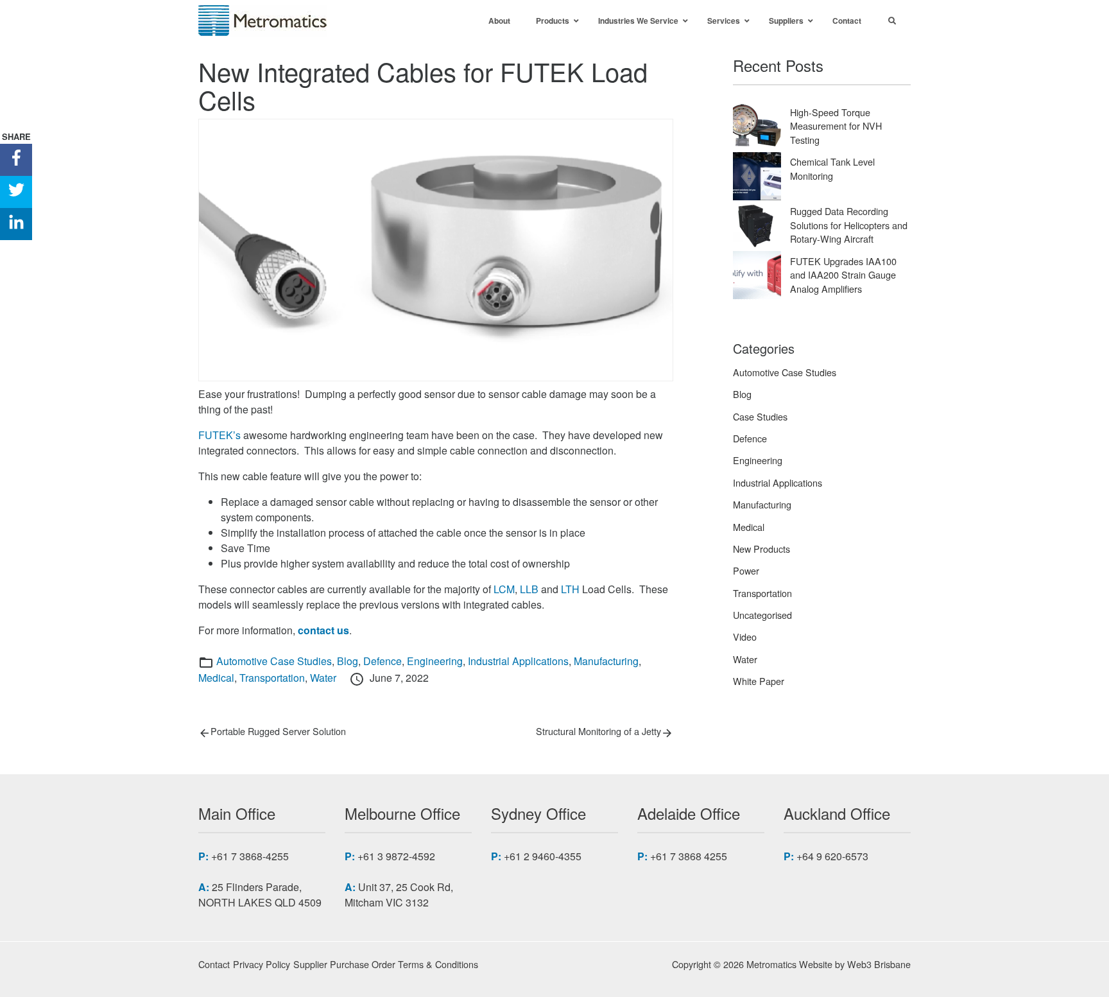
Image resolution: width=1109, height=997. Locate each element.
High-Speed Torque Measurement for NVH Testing (836, 125)
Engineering (435, 661)
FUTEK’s (219, 435)
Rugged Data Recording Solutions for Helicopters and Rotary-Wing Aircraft (848, 224)
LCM (504, 589)
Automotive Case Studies (274, 661)
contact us (323, 630)
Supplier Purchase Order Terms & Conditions (385, 964)
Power (746, 570)
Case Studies (760, 416)
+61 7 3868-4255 (250, 856)
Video (745, 636)
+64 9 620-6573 (832, 856)
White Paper (758, 681)
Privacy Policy (261, 964)
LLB (529, 589)
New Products (761, 548)
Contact (214, 964)
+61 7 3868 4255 (688, 856)
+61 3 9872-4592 (396, 856)
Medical (216, 677)
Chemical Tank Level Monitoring (832, 168)
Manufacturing (606, 661)
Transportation (272, 677)
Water (323, 677)
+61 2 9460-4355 (542, 856)
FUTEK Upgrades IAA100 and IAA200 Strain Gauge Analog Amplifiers (843, 274)
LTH (570, 589)
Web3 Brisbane (879, 964)
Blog (347, 661)
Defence (382, 661)
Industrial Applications (518, 661)
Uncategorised (762, 614)
